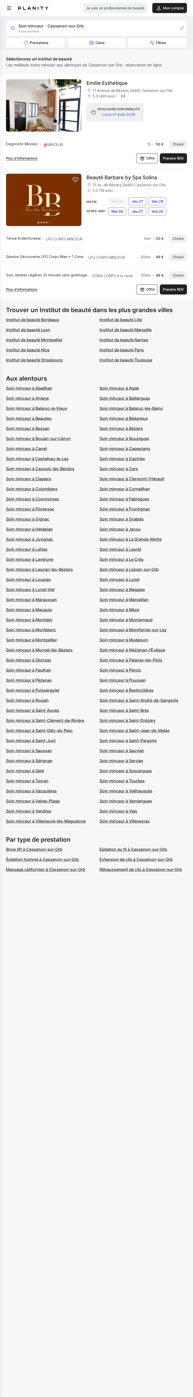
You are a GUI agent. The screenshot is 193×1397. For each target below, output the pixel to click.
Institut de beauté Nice (28, 349)
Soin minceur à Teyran (27, 780)
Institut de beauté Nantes (124, 339)
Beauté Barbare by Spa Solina (121, 177)
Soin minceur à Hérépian (29, 529)
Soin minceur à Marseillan (124, 599)
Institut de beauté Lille (121, 319)
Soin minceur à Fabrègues (124, 498)
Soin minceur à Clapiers (28, 478)
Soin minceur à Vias (118, 811)
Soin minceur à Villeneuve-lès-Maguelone (46, 821)
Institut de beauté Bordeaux (32, 319)
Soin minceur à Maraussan (31, 599)
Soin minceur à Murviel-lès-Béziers (39, 649)
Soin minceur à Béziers (121, 428)
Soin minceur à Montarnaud (126, 619)
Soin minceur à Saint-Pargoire (128, 740)
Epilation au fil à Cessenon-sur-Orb (133, 849)
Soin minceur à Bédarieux (124, 418)
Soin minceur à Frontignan (125, 508)
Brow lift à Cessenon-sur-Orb (34, 849)
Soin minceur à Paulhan (28, 670)
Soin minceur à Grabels (122, 519)
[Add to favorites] (75, 85)
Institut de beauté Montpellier (34, 339)
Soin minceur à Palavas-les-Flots (131, 660)
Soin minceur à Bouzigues (124, 438)
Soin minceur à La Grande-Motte (131, 539)
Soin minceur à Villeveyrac (125, 821)
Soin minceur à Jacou (120, 529)
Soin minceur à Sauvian (122, 750)
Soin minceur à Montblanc (31, 629)
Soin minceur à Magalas (122, 589)
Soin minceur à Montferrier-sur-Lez (133, 629)
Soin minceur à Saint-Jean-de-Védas (135, 730)
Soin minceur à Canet (26, 448)
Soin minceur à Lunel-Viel (30, 589)
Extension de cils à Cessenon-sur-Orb (136, 859)
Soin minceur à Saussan (29, 750)
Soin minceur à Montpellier (31, 639)
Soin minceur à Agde (119, 388)
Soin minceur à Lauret (120, 549)
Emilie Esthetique (107, 83)
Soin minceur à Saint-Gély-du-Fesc (39, 730)
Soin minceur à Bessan (28, 428)
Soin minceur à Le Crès (121, 559)
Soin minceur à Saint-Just (31, 740)
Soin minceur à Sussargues (126, 770)
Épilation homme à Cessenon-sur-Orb (42, 859)
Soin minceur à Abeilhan (29, 388)
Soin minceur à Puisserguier (33, 690)
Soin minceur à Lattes (26, 549)
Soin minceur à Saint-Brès (124, 710)
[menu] (9, 8)
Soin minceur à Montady (29, 619)
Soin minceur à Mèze (119, 609)
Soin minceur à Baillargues (125, 398)
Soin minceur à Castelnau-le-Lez (37, 458)
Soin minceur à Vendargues (126, 800)
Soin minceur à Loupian (28, 579)
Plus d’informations (21, 158)
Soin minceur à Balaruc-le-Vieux (36, 408)
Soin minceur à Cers (119, 468)
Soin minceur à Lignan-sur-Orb (129, 569)
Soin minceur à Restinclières (127, 690)
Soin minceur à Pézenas (29, 680)
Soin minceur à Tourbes (122, 780)
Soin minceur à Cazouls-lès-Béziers (40, 468)
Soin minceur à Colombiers (32, 488)
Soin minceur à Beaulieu (29, 418)
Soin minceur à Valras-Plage (33, 800)
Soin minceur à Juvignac (29, 539)
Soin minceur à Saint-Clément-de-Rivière (45, 720)
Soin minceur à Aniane (27, 398)
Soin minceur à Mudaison (124, 639)
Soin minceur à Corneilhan (125, 488)
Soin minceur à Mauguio (29, 609)
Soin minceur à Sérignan (29, 760)
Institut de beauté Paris (122, 349)
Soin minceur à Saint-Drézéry (128, 720)
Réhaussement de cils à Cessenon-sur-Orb (141, 869)
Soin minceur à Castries (122, 458)
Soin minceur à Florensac (30, 508)
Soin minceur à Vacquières (31, 790)
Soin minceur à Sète (25, 770)
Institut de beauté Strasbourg (34, 359)
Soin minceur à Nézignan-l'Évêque (132, 649)
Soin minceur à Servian (121, 760)
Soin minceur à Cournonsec (32, 498)
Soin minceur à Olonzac (28, 660)
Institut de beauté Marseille (126, 329)
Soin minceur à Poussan (123, 680)
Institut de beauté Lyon (28, 329)
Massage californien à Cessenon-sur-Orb (45, 869)
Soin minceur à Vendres (28, 811)
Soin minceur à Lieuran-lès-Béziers (39, 569)
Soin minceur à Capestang (125, 448)
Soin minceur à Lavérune (29, 559)
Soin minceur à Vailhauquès (126, 790)
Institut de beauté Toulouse (126, 359)
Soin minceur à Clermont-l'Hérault (132, 478)
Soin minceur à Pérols (120, 670)
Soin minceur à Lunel (119, 579)
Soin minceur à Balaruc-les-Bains (131, 408)
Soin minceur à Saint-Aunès (32, 710)
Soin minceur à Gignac (27, 519)
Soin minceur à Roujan (27, 700)
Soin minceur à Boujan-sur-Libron (38, 438)
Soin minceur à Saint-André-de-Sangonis (139, 700)
